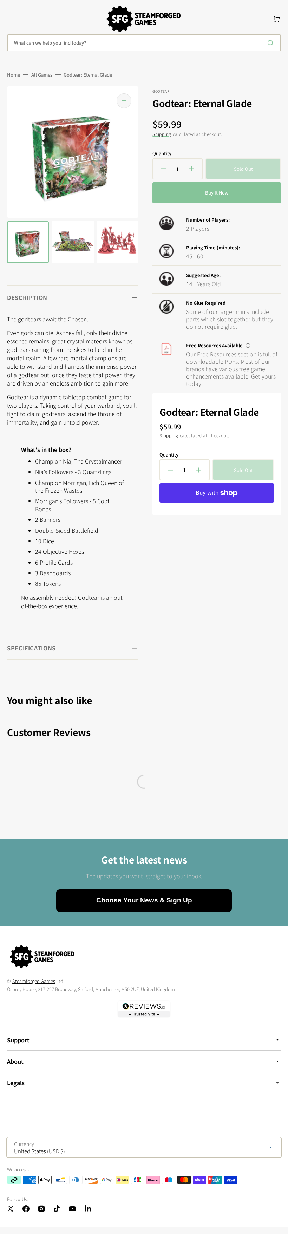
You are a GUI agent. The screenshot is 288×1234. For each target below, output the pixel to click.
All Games (41, 75)
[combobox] (144, 42)
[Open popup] (247, 345)
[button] (10, 19)
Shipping (161, 134)
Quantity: (162, 153)
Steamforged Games (33, 981)
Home (13, 75)
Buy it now (216, 192)
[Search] (272, 43)
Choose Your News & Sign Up (144, 900)
